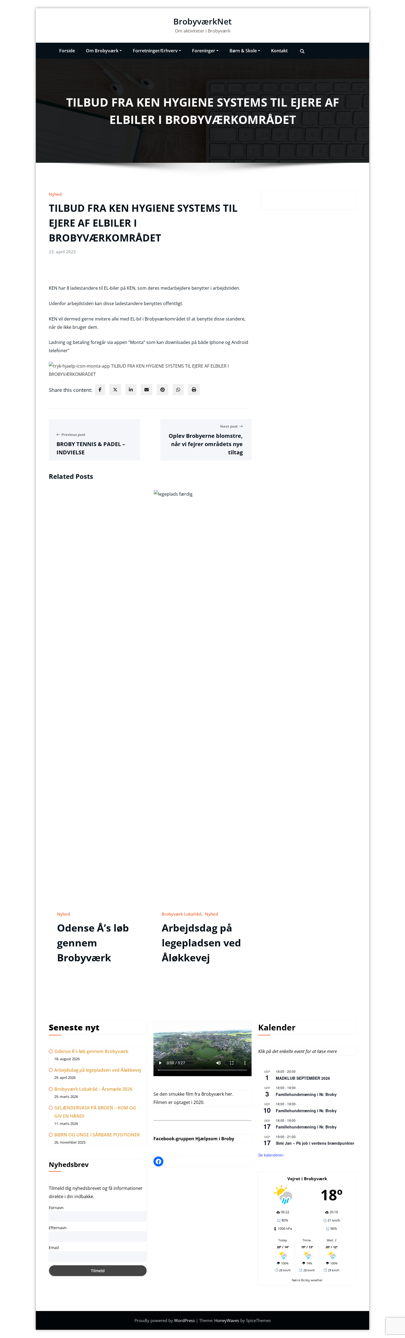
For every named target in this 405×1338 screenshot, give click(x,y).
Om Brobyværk (102, 51)
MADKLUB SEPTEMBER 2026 (303, 1078)
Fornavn (56, 1207)
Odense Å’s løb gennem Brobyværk (93, 942)
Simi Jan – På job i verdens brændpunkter (315, 1143)
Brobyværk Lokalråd (181, 914)
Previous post (73, 434)
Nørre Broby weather (307, 1280)
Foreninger (203, 51)
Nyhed (55, 194)
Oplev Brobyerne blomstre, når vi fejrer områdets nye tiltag (206, 444)
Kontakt (279, 51)
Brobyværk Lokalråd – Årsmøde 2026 (93, 1089)
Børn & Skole (243, 51)
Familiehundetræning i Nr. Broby (306, 1094)
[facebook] (100, 389)
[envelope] (146, 389)
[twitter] (115, 389)
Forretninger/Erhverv (155, 51)
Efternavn (58, 1227)
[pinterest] (162, 389)
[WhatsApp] (178, 389)
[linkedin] (130, 389)
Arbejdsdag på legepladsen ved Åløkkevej (201, 942)
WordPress (185, 1320)
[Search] (302, 51)
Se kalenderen (271, 1155)
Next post (229, 426)
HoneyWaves (226, 1320)
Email (54, 1247)
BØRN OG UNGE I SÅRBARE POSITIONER (97, 1135)
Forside (67, 51)
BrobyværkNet (202, 21)
